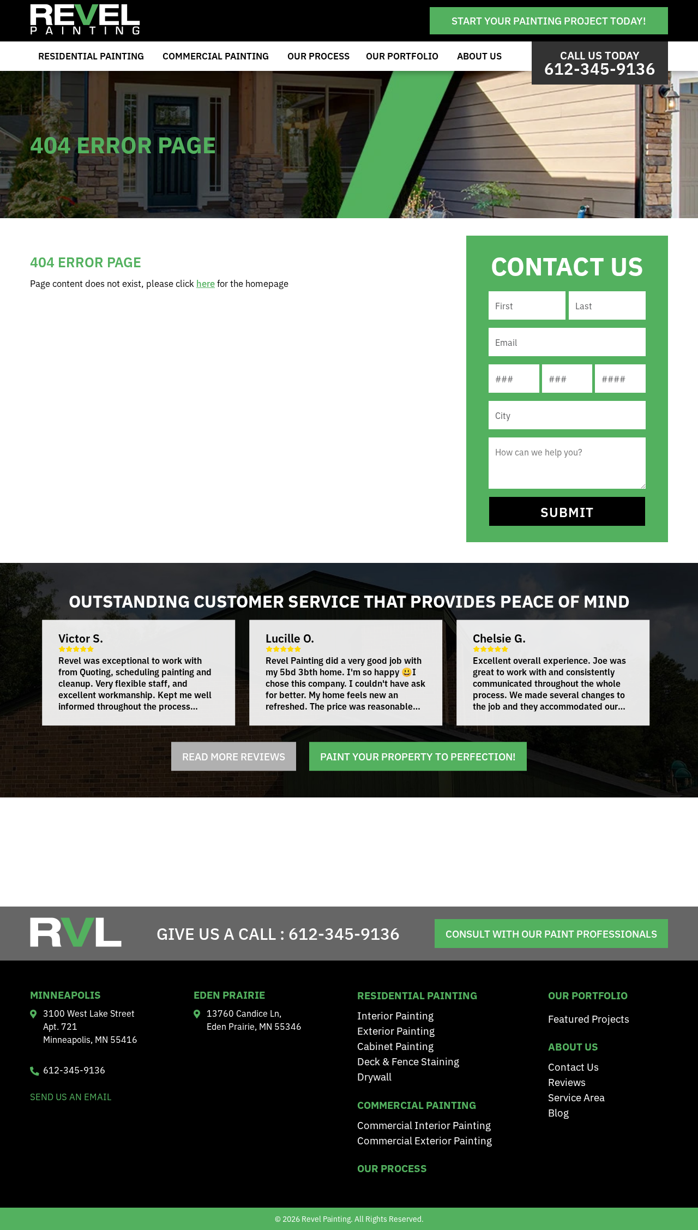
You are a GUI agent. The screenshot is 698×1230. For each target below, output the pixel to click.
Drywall (374, 1076)
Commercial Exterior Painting (424, 1139)
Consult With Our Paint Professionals (551, 933)
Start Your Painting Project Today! (549, 20)
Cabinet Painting (395, 1045)
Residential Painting (91, 55)
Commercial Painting (216, 55)
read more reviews (233, 756)
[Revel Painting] (85, 31)
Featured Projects (588, 1018)
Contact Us (573, 1066)
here (205, 283)
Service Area (576, 1096)
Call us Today (599, 63)
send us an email (70, 1096)
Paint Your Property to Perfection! (418, 756)
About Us (479, 55)
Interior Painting (395, 1014)
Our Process (318, 55)
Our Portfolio (402, 55)
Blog (558, 1112)
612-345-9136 (344, 932)
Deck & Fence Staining (408, 1060)
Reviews (567, 1081)
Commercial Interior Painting (424, 1124)
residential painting (417, 994)
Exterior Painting (396, 1030)
